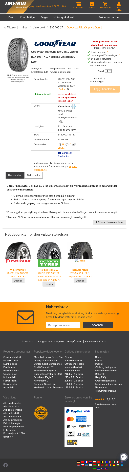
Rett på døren (74, 341)
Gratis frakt (27, 341)
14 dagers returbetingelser (50, 341)
